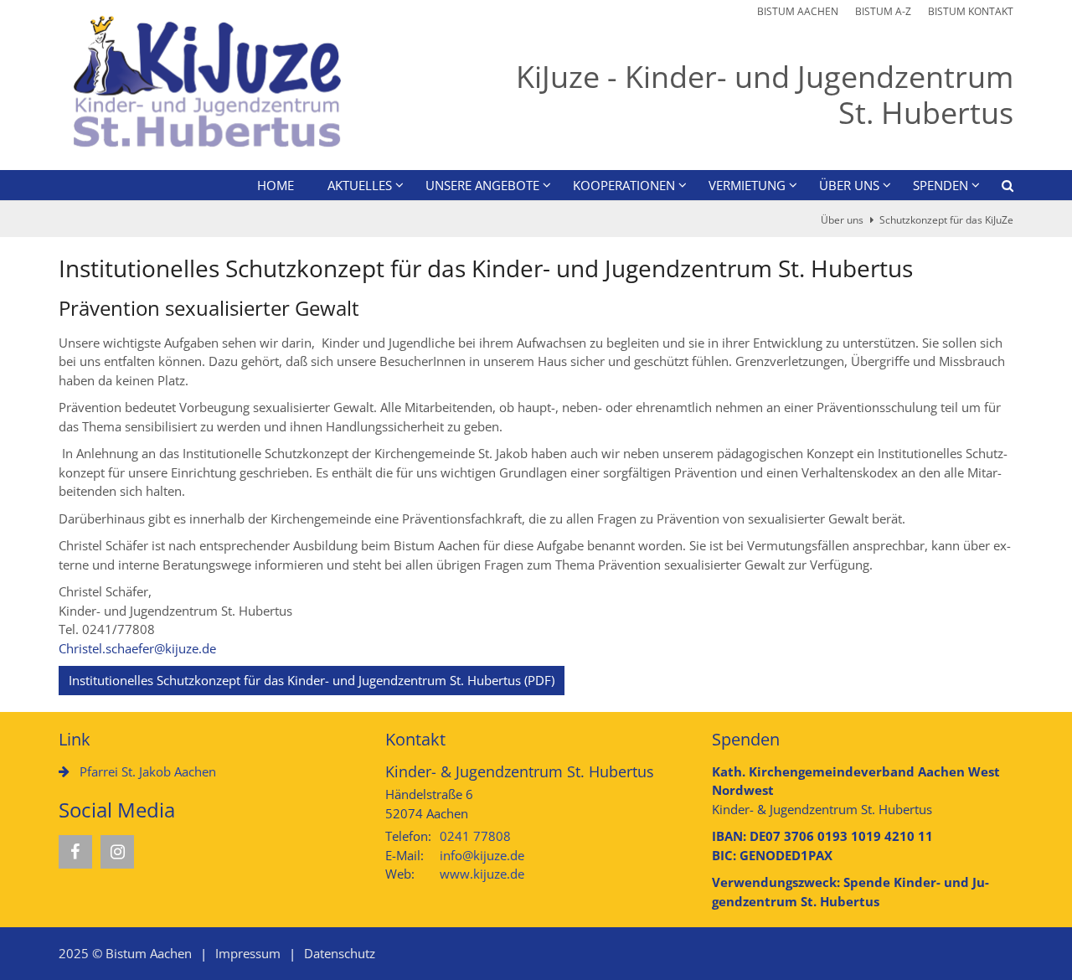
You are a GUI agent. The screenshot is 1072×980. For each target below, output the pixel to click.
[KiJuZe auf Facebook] (75, 852)
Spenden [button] (940, 185)
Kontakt (415, 739)
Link (74, 739)
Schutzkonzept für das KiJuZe (946, 220)
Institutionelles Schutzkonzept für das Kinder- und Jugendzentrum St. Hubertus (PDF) (311, 680)
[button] (996, 188)
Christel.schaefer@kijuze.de (137, 648)
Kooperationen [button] (624, 185)
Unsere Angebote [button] (482, 185)
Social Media (117, 810)
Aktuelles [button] (359, 185)
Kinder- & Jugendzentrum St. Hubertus (519, 771)
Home (275, 185)
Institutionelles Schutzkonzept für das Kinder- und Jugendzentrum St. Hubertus (486, 268)
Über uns (842, 220)
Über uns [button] (849, 185)
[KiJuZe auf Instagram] (117, 852)
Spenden (746, 739)
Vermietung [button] (747, 185)
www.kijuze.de (482, 873)
